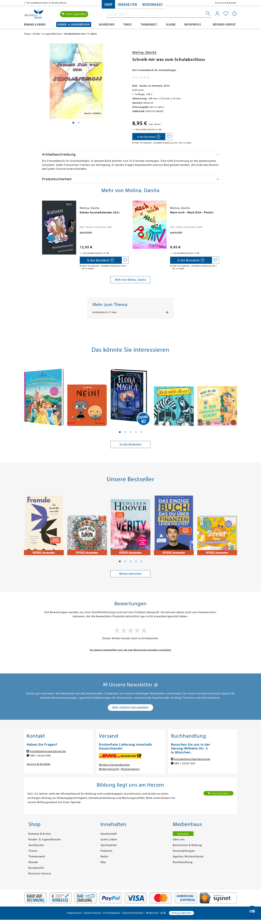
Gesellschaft (108, 833)
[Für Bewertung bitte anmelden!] (141, 78)
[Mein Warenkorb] (234, 13)
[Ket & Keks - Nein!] (87, 394)
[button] (120, 432)
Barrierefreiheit (133, 913)
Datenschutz (92, 913)
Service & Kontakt (225, 2)
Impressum (74, 913)
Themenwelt (149, 24)
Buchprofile (192, 24)
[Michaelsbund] (34, 15)
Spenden (183, 833)
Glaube (171, 24)
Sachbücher (106, 24)
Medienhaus (152, 4)
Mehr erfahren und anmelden (130, 707)
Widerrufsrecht (109, 769)
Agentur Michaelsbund (188, 856)
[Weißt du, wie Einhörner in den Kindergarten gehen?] (217, 394)
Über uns (179, 839)
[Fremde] (44, 523)
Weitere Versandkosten (114, 764)
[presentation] (43, 214)
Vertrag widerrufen (181, 913)
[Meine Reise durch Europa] (87, 523)
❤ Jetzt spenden (74, 14)
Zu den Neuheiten (130, 444)
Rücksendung (130, 769)
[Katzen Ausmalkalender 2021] (59, 228)
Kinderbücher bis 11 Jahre (105, 312)
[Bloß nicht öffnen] (174, 394)
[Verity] (130, 523)
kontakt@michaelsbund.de (48, 751)
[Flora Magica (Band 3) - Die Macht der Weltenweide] (130, 394)
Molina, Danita (144, 52)
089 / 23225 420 (184, 763)
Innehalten (127, 4)
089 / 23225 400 (40, 755)
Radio (104, 856)
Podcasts (106, 850)
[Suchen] (208, 14)
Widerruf (152, 913)
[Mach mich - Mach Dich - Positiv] (149, 225)
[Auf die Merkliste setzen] (168, 136)
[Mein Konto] (217, 13)
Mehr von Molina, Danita (130, 280)
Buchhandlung (183, 862)
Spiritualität (108, 845)
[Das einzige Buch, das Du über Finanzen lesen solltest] (174, 523)
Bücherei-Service (224, 24)
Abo (103, 862)
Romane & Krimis (35, 24)
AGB (163, 913)
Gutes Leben (108, 839)
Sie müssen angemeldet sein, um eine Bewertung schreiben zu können (130, 649)
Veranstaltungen (184, 850)
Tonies (127, 24)
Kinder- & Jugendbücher (74, 24)
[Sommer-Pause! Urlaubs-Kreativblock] (217, 523)
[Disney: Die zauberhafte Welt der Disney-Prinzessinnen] (44, 394)
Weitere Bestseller (130, 574)
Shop (108, 4)
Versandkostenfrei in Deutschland (46, 2)
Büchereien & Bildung (187, 845)
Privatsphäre (111, 913)
